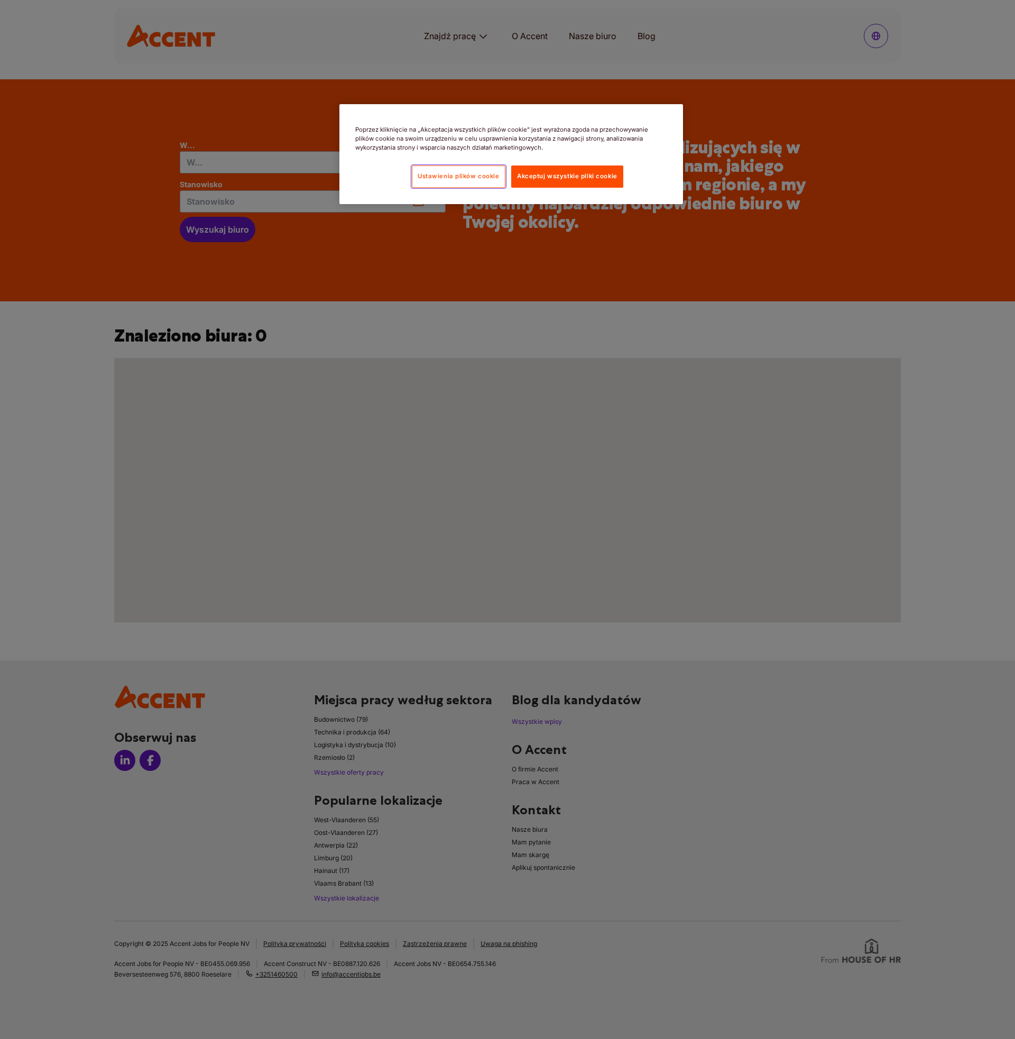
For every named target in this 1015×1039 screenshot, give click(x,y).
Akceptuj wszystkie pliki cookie (567, 176)
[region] (511, 154)
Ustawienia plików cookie (459, 176)
